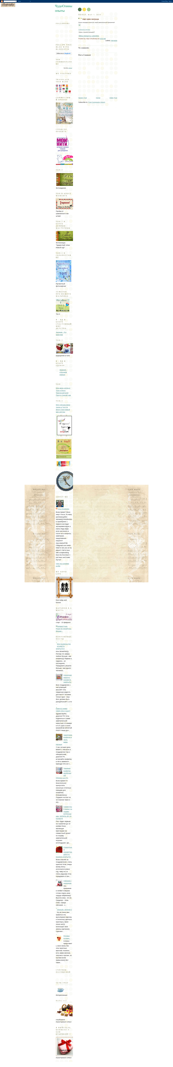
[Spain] (67, 86)
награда (114, 40)
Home (98, 98)
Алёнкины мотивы (84, 29)
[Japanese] (57, 92)
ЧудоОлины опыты (63, 8)
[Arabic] (67, 92)
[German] (64, 86)
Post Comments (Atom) (96, 102)
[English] (57, 86)
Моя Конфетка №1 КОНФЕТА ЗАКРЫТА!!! (63, 646)
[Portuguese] (67, 89)
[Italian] (57, 89)
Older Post (113, 98)
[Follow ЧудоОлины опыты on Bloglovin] (63, 54)
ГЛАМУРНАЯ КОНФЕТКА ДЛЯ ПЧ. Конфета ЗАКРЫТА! (64, 852)
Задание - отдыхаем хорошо (63, 372)
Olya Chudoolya (63, 509)
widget (70, 68)
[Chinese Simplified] (70, 92)
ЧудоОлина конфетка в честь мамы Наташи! (64, 739)
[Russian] (64, 89)
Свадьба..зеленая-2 (64, 910)
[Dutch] (61, 89)
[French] (61, 86)
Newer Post (82, 98)
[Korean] (61, 92)
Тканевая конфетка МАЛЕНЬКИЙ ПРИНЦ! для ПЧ (63, 773)
